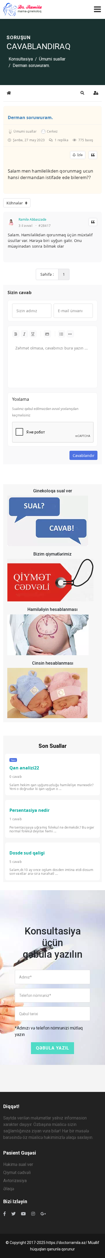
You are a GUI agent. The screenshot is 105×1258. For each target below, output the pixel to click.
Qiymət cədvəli (17, 1172)
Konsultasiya (21, 59)
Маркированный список (61, 334)
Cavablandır (83, 455)
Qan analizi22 (24, 768)
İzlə (79, 155)
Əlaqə (8, 1188)
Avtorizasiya (15, 1180)
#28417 (44, 226)
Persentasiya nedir (29, 810)
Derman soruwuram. (30, 117)
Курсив (24, 334)
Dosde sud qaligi (27, 853)
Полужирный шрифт (16, 334)
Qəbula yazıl (52, 1048)
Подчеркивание (33, 334)
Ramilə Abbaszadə (32, 219)
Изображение (47, 334)
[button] (82, 93)
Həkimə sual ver (18, 1164)
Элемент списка (70, 334)
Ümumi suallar (52, 59)
